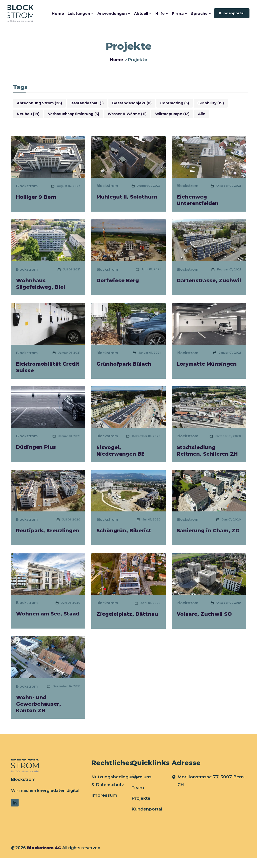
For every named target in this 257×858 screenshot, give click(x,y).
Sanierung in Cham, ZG (208, 531)
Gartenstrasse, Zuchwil (209, 280)
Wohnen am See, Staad (47, 614)
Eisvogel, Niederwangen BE (120, 450)
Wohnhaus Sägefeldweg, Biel (40, 283)
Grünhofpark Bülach (124, 364)
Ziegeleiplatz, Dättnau (127, 614)
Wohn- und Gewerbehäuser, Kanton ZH (38, 703)
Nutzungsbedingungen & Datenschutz (117, 780)
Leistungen (79, 13)
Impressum (104, 795)
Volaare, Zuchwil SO (204, 614)
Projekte (141, 798)
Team (138, 787)
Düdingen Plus (36, 447)
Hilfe (160, 13)
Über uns (142, 776)
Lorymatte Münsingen (207, 364)
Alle (201, 114)
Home (58, 13)
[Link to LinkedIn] (15, 802)
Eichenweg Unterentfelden (198, 200)
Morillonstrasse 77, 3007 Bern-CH (211, 780)
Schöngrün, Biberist (123, 531)
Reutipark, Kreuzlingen (47, 531)
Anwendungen (112, 13)
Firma (178, 13)
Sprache (199, 13)
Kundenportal (231, 13)
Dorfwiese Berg (117, 280)
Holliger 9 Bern (36, 197)
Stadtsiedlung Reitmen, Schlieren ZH (207, 450)
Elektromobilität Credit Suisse (48, 367)
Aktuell (141, 13)
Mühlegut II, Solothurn (126, 197)
